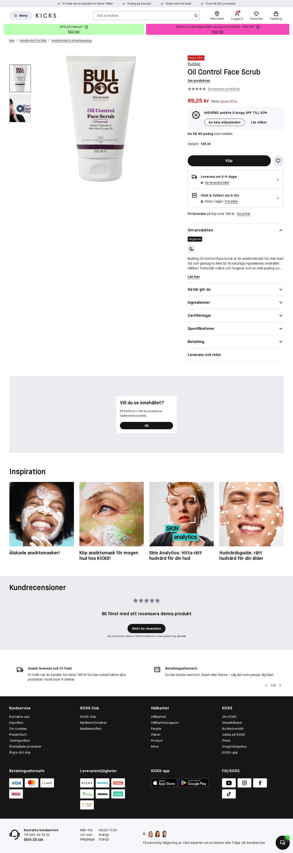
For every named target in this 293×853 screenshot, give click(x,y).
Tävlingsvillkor (19, 740)
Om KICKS (229, 717)
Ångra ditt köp (19, 752)
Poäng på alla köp (139, 3)
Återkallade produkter (25, 746)
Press (226, 740)
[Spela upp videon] (20, 108)
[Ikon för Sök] (196, 15)
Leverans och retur (204, 354)
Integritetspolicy (234, 746)
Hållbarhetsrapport (165, 723)
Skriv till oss (33, 839)
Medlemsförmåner (93, 723)
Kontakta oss (19, 717)
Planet (155, 735)
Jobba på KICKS (233, 735)
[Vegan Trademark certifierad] (191, 249)
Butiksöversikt (233, 729)
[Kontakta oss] (283, 843)
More (155, 746)
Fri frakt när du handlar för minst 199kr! (88, 3)
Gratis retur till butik (178, 3)
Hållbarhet (158, 717)
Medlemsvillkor (91, 729)
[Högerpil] (289, 29)
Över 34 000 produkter (221, 3)
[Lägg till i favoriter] (278, 160)
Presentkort (18, 735)
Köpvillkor (16, 723)
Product (157, 740)
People (156, 729)
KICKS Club (88, 717)
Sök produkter (107, 15)
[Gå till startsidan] (46, 15)
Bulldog (194, 64)
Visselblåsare (232, 723)
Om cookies (18, 729)
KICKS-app (230, 752)
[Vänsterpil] (266, 685)
